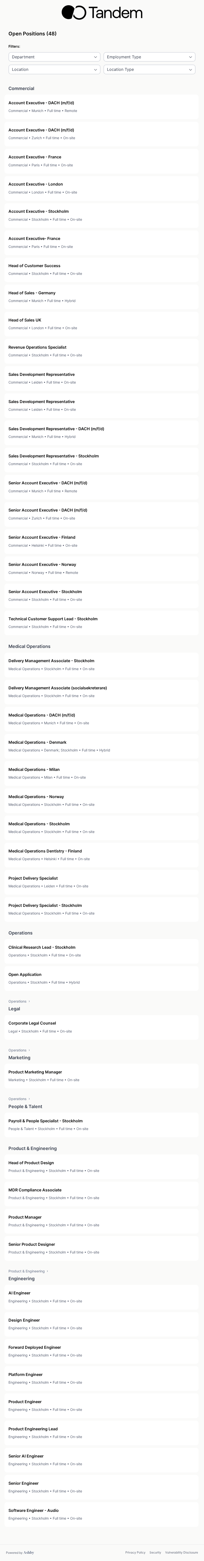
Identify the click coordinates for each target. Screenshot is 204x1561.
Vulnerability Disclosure (181, 1552)
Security (155, 1552)
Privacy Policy (135, 1552)
